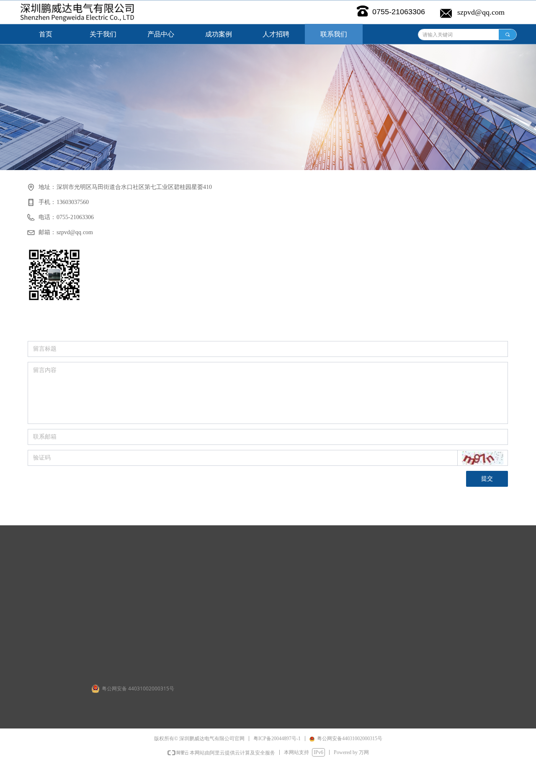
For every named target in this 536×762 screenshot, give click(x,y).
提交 (487, 478)
